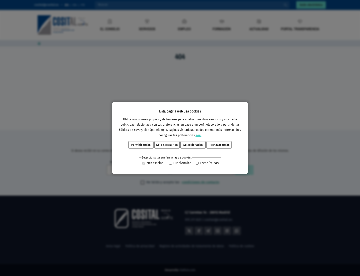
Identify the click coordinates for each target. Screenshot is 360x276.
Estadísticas (209, 163)
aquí (198, 135)
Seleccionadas (193, 145)
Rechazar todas (219, 145)
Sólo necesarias (167, 145)
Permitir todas (141, 145)
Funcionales (182, 163)
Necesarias (155, 163)
